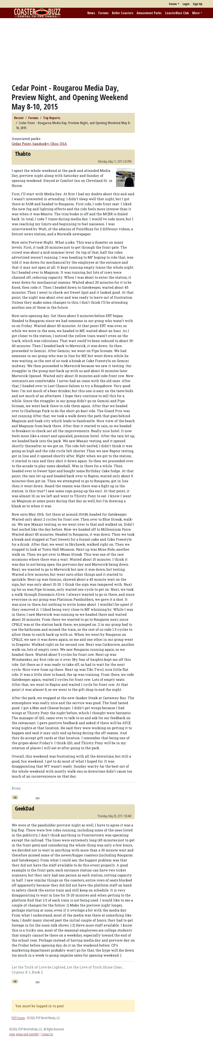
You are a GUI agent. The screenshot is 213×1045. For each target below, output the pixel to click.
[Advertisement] (106, 50)
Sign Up (197, 4)
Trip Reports (51, 118)
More (196, 13)
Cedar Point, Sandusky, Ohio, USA (39, 143)
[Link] (37, 798)
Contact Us (47, 1034)
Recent (19, 118)
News (91, 13)
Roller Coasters (122, 13)
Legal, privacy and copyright (24, 1034)
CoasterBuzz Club (177, 13)
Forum (173, 4)
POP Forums (18, 1018)
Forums (103, 13)
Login (186, 4)
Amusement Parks (149, 13)
